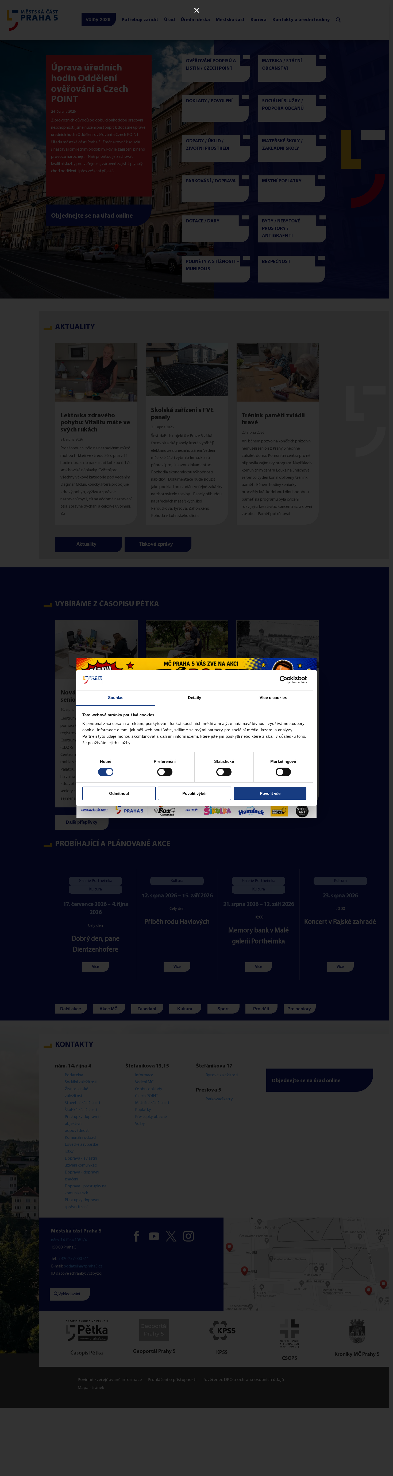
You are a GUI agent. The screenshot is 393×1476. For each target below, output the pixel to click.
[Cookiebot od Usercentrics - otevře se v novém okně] (283, 680)
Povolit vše (270, 793)
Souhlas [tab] (116, 697)
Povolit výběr (194, 793)
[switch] (164, 772)
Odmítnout (119, 793)
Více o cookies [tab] (273, 697)
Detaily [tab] (194, 697)
